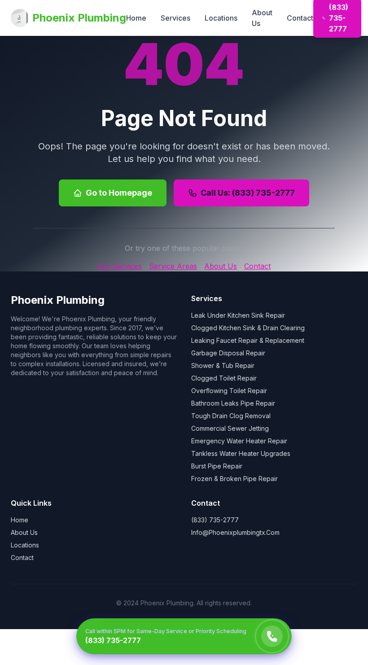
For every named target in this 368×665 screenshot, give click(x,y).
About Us (262, 18)
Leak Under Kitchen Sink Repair (238, 315)
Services (175, 17)
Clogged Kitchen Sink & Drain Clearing (248, 328)
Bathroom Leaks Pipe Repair (233, 403)
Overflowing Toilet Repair (229, 390)
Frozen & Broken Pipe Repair (234, 478)
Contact (300, 17)
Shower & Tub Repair (222, 365)
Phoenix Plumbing (79, 17)
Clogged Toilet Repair (224, 378)
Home (136, 17)
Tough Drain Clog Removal (231, 416)
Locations (221, 17)
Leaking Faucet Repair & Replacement (247, 340)
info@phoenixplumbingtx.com (235, 532)
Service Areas (173, 266)
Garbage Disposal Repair (228, 353)
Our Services (119, 266)
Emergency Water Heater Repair (239, 441)
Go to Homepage (119, 192)
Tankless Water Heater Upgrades (240, 453)
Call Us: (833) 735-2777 (248, 192)
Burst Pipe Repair (216, 466)
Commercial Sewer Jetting (230, 428)
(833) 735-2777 (215, 520)
